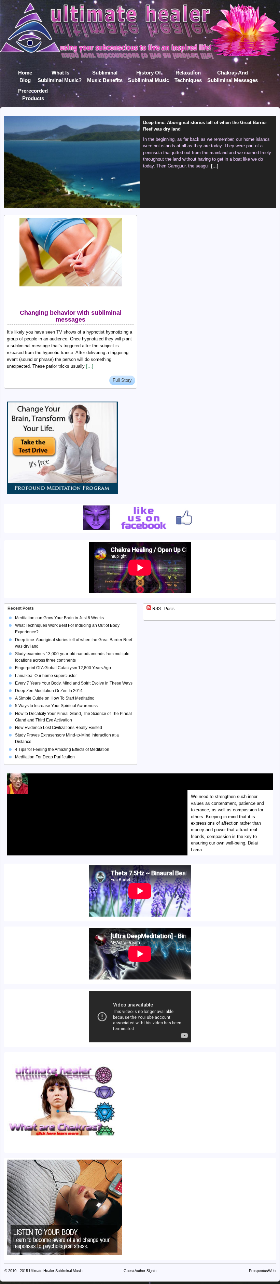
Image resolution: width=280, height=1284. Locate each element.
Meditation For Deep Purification (45, 757)
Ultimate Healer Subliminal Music (56, 1271)
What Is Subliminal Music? (60, 74)
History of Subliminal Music (148, 74)
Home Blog (25, 74)
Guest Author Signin (140, 1271)
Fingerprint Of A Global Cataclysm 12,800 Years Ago (63, 667)
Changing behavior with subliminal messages (71, 316)
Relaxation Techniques (188, 74)
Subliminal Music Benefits (105, 74)
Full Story (122, 380)
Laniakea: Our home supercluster (46, 675)
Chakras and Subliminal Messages (232, 74)
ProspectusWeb (262, 1271)
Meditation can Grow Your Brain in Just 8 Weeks (59, 618)
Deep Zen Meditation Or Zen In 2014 (49, 690)
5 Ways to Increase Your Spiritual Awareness (56, 705)
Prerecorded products (33, 92)
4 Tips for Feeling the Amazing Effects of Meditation (62, 749)
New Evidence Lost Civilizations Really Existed (58, 727)
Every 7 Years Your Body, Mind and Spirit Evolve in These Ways (73, 683)
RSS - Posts (162, 608)
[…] (214, 165)
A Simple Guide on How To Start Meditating (55, 698)
